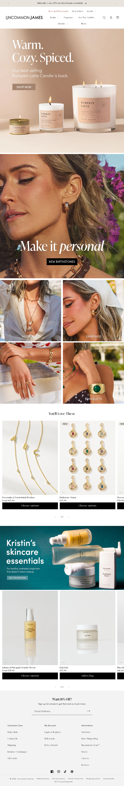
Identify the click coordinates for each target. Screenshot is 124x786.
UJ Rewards (49, 739)
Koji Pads (64, 667)
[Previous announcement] (8, 3)
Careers (85, 758)
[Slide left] (55, 517)
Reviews (85, 765)
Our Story (85, 732)
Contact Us (13, 739)
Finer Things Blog (89, 739)
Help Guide (13, 732)
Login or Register (52, 732)
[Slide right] (68, 517)
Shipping (12, 745)
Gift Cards (12, 758)
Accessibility (108, 779)
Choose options (30, 505)
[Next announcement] (115, 3)
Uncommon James (25, 779)
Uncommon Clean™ (90, 745)
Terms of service (75, 779)
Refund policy (43, 779)
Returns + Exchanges (17, 752)
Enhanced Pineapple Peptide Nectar (19, 667)
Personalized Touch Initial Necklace (18, 497)
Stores (84, 752)
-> (88, 710)
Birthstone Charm (68, 497)
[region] (62, 3)
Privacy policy (58, 779)
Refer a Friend (50, 745)
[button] (104, 17)
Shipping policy (93, 779)
